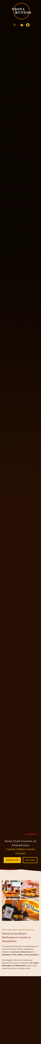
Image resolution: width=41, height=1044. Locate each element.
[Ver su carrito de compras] (21, 25)
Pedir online (12, 860)
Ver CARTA (30, 860)
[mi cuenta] (27, 25)
